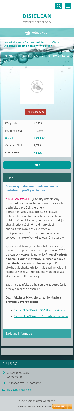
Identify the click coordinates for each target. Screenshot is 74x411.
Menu (68, 6)
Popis (9, 177)
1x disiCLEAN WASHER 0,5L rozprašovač (39, 310)
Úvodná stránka (12, 42)
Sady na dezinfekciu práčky (40, 42)
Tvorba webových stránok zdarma (34, 406)
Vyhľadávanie (58, 6)
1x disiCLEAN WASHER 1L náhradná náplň (41, 316)
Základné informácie (19, 333)
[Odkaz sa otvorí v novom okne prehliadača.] (37, 86)
